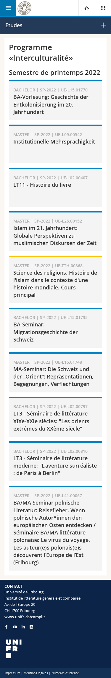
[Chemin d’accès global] (86, 8)
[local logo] (55, 649)
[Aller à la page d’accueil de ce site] (24, 8)
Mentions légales (36, 673)
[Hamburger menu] (8, 8)
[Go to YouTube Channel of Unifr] (15, 627)
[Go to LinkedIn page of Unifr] (23, 627)
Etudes (13, 25)
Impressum (12, 673)
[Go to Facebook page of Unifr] (6, 626)
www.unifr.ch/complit (24, 616)
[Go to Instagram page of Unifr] (31, 627)
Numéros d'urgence (65, 673)
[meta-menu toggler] (103, 8)
